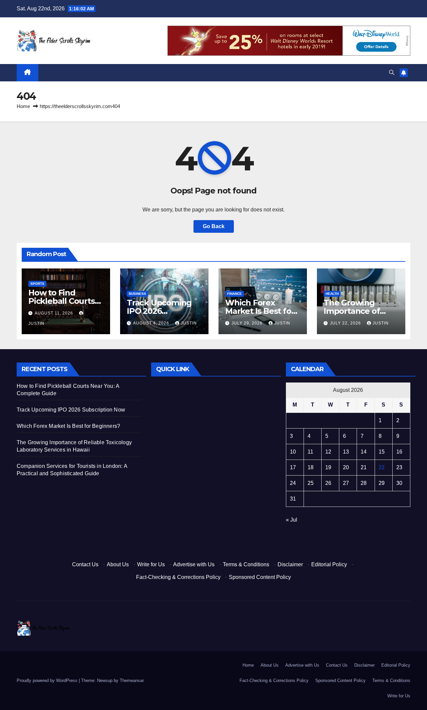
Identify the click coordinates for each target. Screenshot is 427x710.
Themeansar (131, 680)
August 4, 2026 (151, 323)
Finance (234, 293)
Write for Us (151, 564)
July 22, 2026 (346, 323)
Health (332, 293)
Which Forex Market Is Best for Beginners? (259, 311)
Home (23, 106)
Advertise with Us (194, 564)
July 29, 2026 (248, 323)
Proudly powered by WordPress (48, 680)
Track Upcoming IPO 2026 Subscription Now (161, 311)
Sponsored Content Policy (260, 577)
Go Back (214, 226)
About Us (118, 564)
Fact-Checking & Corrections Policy (178, 577)
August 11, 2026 (54, 313)
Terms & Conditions (246, 564)
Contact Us (85, 564)
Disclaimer (290, 564)
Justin (189, 323)
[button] (391, 72)
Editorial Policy (329, 564)
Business (137, 293)
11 (310, 452)
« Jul (291, 520)
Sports (37, 283)
